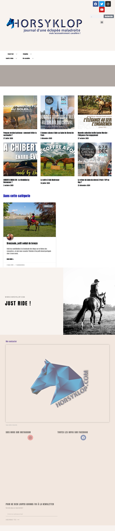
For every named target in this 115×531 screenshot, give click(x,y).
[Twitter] (102, 4)
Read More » (10, 259)
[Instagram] (108, 4)
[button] (102, 22)
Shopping (25, 54)
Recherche (109, 16)
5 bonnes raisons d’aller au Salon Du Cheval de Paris (57, 134)
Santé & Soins (9, 58)
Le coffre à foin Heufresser (50, 179)
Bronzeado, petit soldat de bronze (22, 243)
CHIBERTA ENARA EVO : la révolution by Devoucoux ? (16, 181)
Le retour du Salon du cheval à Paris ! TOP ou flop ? (93, 181)
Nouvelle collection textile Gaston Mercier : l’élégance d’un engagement (93, 134)
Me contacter (11, 341)
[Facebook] (95, 4)
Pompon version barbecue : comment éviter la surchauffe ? (19, 134)
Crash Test (11, 54)
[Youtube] (102, 9)
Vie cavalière (26, 58)
